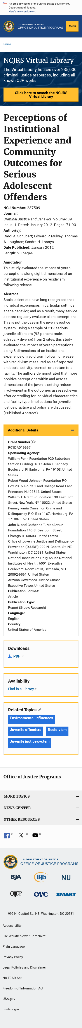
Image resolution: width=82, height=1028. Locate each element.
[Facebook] (8, 837)
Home (7, 44)
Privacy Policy (13, 957)
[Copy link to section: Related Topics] (39, 709)
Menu (72, 26)
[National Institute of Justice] (66, 880)
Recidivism (57, 729)
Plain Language (14, 947)
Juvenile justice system (30, 741)
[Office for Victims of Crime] (41, 897)
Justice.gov (11, 1009)
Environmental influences (31, 718)
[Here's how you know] (41, 7)
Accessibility (12, 926)
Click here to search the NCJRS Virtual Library (41, 95)
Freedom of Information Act (23, 988)
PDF (17, 656)
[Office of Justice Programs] (8, 26)
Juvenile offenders (25, 729)
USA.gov (9, 999)
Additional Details (23, 430)
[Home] (40, 26)
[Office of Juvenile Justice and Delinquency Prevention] (16, 898)
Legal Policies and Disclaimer (24, 967)
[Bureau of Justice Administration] (16, 880)
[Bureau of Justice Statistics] (41, 883)
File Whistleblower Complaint (24, 936)
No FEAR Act (12, 978)
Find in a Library (21, 689)
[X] (22, 837)
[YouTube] (37, 837)
